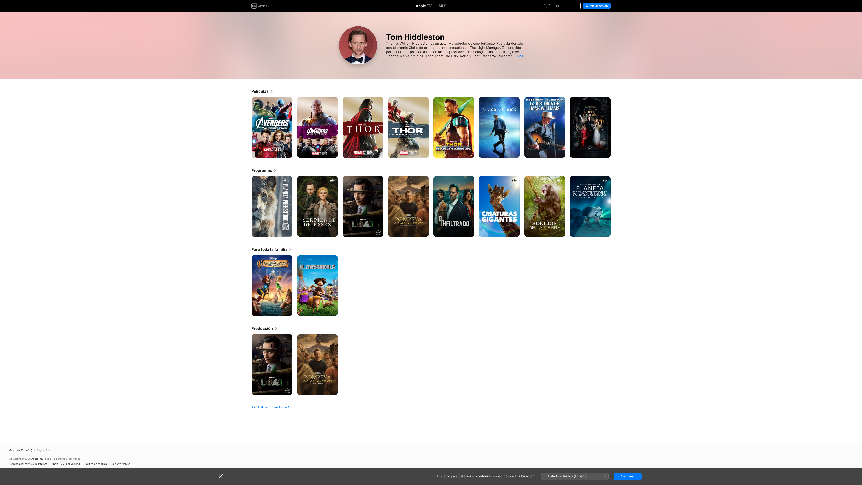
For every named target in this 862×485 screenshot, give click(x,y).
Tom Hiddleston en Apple (269, 407)
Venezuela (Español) (20, 450)
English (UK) (44, 450)
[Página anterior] (247, 127)
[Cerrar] (221, 476)
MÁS (520, 56)
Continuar (628, 476)
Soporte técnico (121, 464)
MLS (442, 6)
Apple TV (424, 6)
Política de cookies (96, 464)
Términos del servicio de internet (28, 464)
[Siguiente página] (615, 127)
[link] (262, 91)
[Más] (287, 153)
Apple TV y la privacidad (66, 464)
